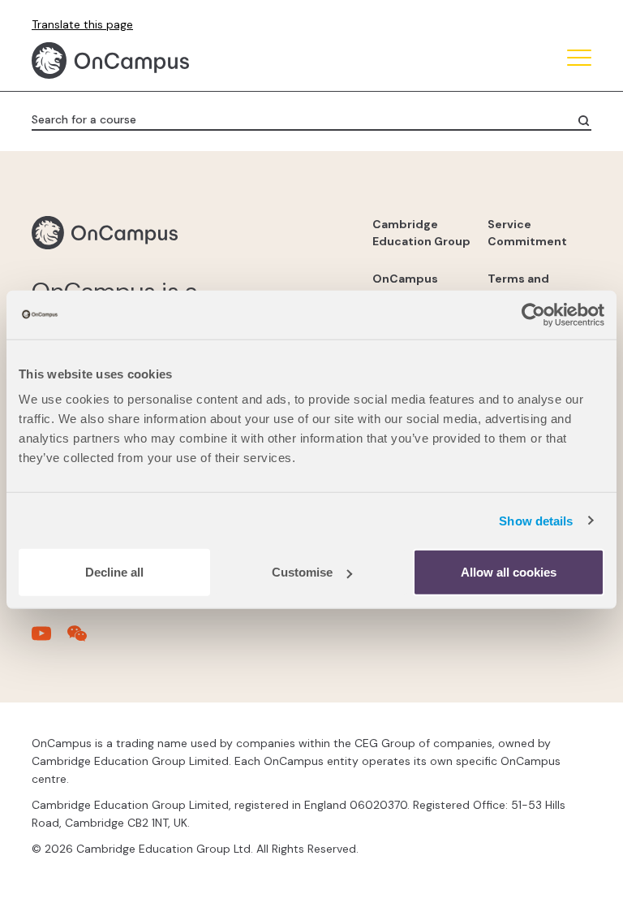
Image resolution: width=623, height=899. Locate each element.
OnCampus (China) (405, 287)
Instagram (109, 651)
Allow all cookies (508, 572)
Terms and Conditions (520, 287)
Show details (536, 520)
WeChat (231, 651)
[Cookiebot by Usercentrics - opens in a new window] (533, 314)
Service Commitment (527, 233)
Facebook (69, 651)
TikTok (28, 651)
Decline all (114, 572)
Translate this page (82, 24)
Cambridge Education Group (421, 233)
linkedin (150, 651)
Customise (302, 572)
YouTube (190, 651)
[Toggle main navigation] (579, 60)
